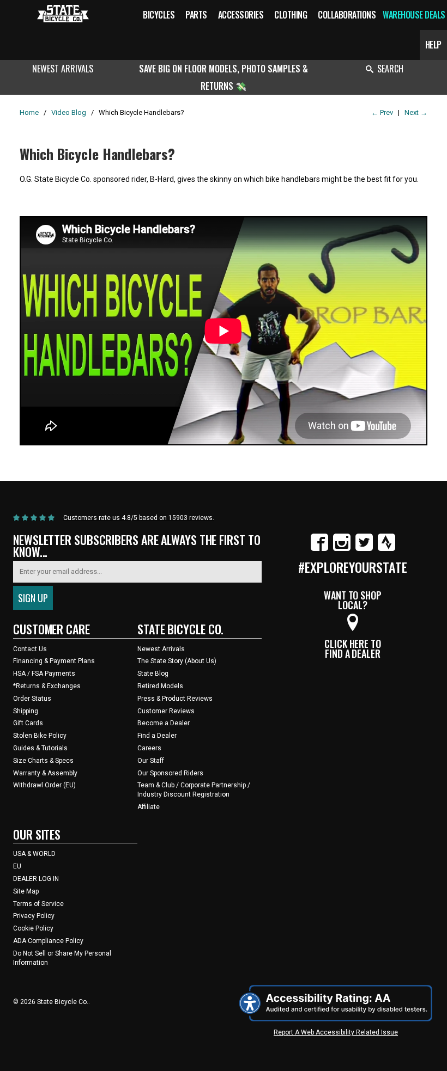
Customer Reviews (166, 711)
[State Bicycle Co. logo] (63, 13)
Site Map (26, 891)
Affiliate (148, 807)
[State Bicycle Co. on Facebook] (319, 549)
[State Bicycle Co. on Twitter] (364, 549)
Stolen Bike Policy (40, 735)
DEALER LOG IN (36, 879)
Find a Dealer (157, 735)
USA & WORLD (34, 854)
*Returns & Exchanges (47, 686)
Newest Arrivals (62, 68)
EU (17, 866)
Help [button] (433, 44)
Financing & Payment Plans (54, 661)
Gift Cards (28, 723)
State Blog (152, 673)
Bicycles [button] (158, 14)
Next (415, 112)
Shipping (25, 711)
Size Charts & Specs (43, 760)
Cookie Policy (33, 928)
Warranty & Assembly (45, 773)
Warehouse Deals (414, 14)
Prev (382, 112)
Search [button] (390, 68)
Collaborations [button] (347, 14)
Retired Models (160, 686)
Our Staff (150, 760)
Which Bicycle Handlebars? (97, 153)
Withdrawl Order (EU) (44, 785)
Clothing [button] (290, 14)
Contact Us (30, 649)
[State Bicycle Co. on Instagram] (342, 549)
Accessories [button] (241, 14)
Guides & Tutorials (40, 748)
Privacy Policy (34, 916)
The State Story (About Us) (176, 661)
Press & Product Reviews (175, 698)
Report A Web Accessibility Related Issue (336, 1032)
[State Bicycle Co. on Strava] (386, 549)
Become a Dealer (163, 723)
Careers (149, 748)
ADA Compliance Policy (48, 941)
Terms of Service (38, 904)
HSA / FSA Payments (44, 673)
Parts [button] (196, 14)
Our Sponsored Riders (170, 773)
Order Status (32, 698)
